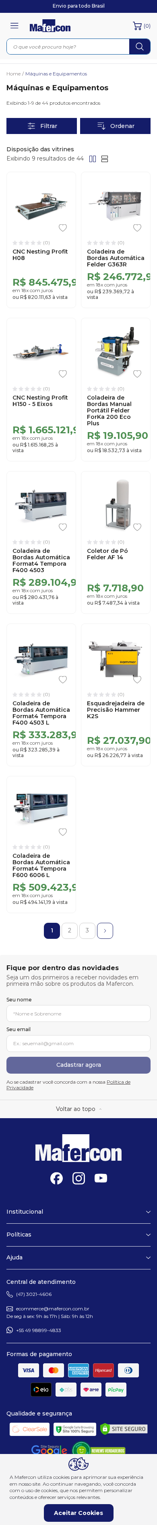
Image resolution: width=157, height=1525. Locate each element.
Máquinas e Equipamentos (56, 73)
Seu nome (19, 1000)
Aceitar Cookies (78, 1513)
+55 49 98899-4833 (38, 1330)
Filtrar (48, 126)
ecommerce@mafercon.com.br (52, 1309)
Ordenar (122, 126)
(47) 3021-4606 (34, 1294)
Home (15, 73)
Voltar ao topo (75, 1109)
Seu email (18, 1029)
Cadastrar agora (78, 1064)
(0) (147, 25)
